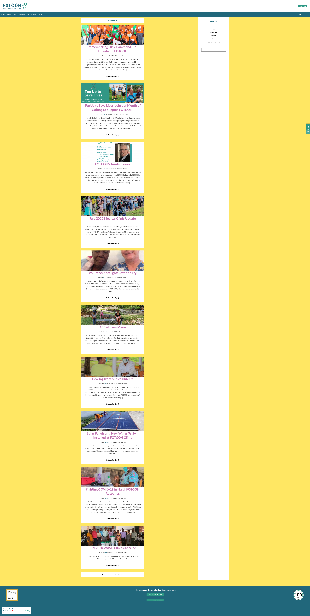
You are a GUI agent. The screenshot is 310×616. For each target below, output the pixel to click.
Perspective (213, 32)
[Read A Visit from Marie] (112, 315)
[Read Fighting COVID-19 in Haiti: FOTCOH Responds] (112, 477)
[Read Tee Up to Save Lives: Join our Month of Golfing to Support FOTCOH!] (112, 93)
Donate (303, 6)
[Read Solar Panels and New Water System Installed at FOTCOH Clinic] (112, 421)
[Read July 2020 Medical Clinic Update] (112, 206)
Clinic (15, 14)
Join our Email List (155, 600)
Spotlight (125, 277)
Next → (120, 575)
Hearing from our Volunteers (112, 379)
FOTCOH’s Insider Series (112, 164)
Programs (22, 14)
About (9, 14)
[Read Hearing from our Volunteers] (112, 367)
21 (115, 575)
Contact (40, 14)
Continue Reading (113, 76)
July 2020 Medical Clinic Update (113, 218)
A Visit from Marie (112, 327)
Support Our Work (155, 595)
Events (126, 114)
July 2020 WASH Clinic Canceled (112, 548)
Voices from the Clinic (213, 42)
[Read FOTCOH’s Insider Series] (112, 152)
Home (3, 14)
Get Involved (32, 14)
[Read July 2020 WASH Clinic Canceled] (112, 536)
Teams (213, 38)
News (125, 55)
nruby (105, 55)
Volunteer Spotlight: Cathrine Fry (113, 273)
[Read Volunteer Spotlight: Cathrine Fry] (112, 260)
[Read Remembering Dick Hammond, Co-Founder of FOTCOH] (112, 35)
